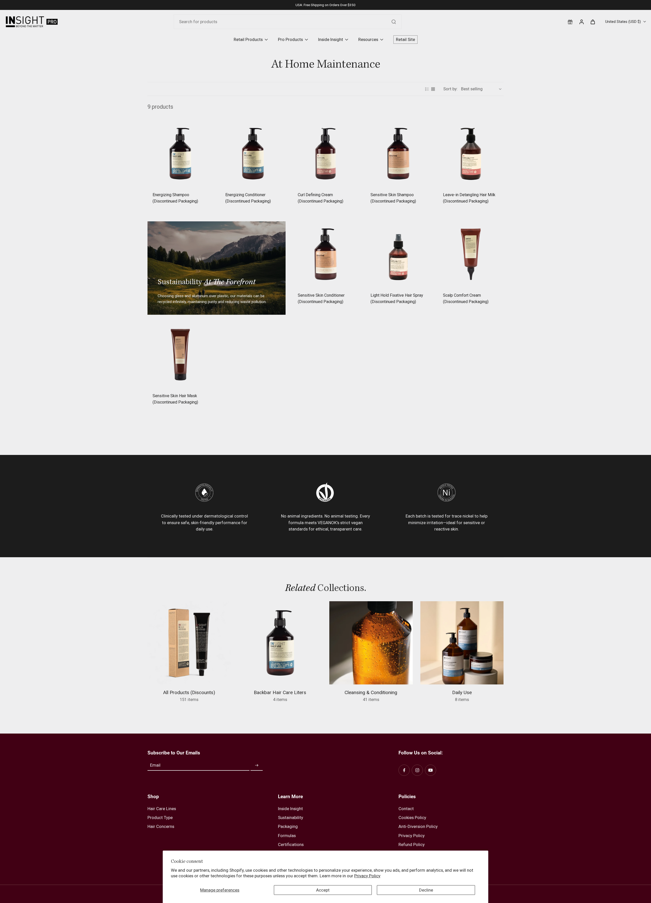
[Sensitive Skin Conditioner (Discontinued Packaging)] (325, 254)
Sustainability (290, 817)
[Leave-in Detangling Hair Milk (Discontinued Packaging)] (471, 154)
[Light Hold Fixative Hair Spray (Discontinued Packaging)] (398, 254)
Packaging (288, 826)
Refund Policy (411, 844)
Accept (323, 890)
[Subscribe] (256, 765)
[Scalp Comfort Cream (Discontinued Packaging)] (471, 254)
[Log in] (581, 22)
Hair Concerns (160, 826)
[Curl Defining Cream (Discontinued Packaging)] (325, 154)
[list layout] (427, 89)
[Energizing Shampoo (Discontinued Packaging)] (180, 154)
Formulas (287, 835)
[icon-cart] (592, 22)
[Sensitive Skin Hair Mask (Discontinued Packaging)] (180, 355)
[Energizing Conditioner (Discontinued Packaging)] (253, 154)
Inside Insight (290, 808)
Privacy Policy (367, 875)
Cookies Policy (412, 817)
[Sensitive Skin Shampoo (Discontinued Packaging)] (398, 154)
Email (155, 765)
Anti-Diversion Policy (418, 826)
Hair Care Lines (161, 808)
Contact (406, 808)
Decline (426, 890)
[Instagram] (417, 770)
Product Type (160, 817)
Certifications (291, 844)
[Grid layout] (433, 89)
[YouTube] (430, 770)
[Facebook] (404, 770)
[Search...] (393, 21)
